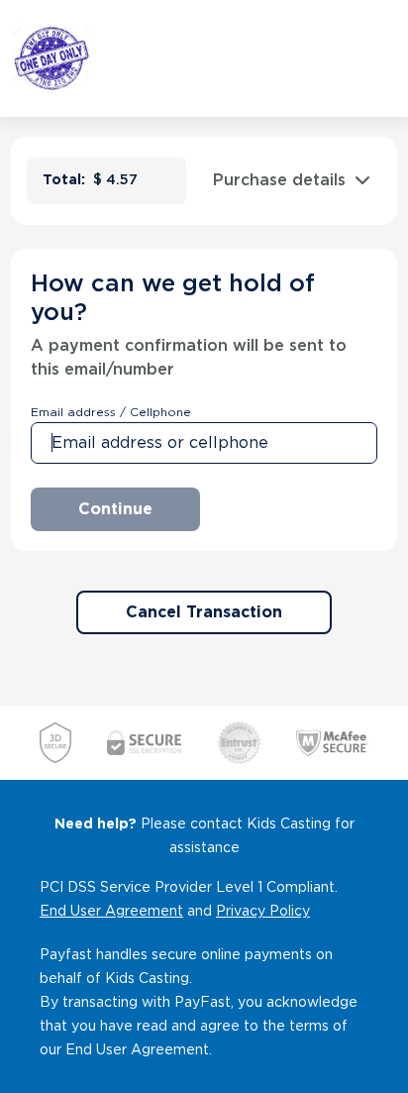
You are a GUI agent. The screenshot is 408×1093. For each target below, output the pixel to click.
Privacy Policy (263, 911)
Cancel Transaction (204, 611)
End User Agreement (111, 911)
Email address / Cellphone (111, 411)
